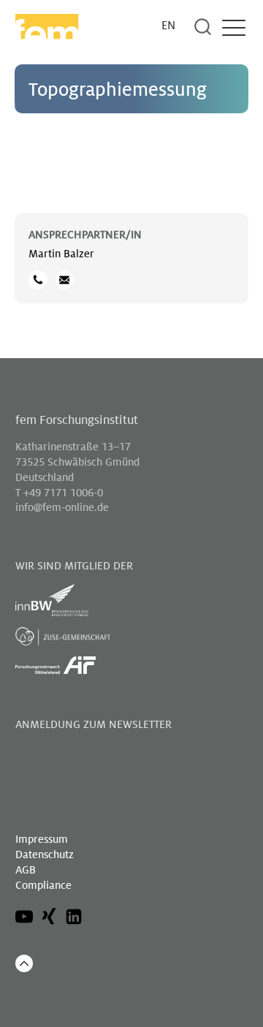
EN (168, 26)
